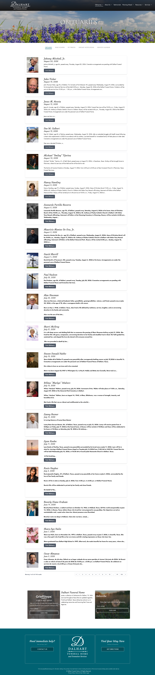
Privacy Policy (71, 673)
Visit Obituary (49, 70)
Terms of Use (79, 673)
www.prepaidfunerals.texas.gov (46, 669)
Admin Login (86, 673)
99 (117, 574)
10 (109, 574)
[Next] (125, 574)
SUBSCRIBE (44, 613)
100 (122, 574)
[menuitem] (99, 4)
